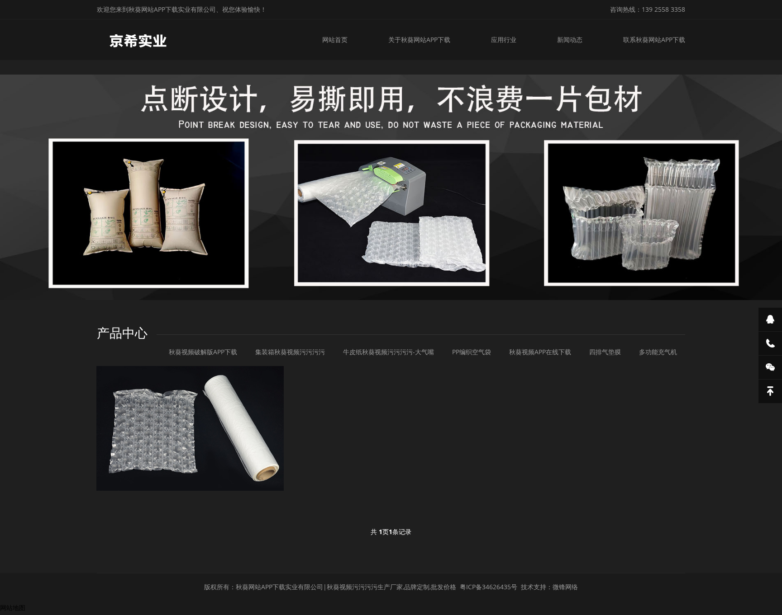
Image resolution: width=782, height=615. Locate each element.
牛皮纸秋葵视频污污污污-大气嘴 (388, 351)
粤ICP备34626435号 (488, 586)
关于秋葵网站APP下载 (419, 39)
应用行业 (503, 39)
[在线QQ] (770, 319)
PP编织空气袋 (471, 351)
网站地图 (12, 607)
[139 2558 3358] (770, 343)
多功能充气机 (658, 351)
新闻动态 (569, 39)
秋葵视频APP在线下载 (540, 351)
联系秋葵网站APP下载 (654, 39)
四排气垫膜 (605, 351)
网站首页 (335, 39)
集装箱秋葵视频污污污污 (290, 351)
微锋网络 (565, 586)
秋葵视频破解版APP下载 (203, 351)
